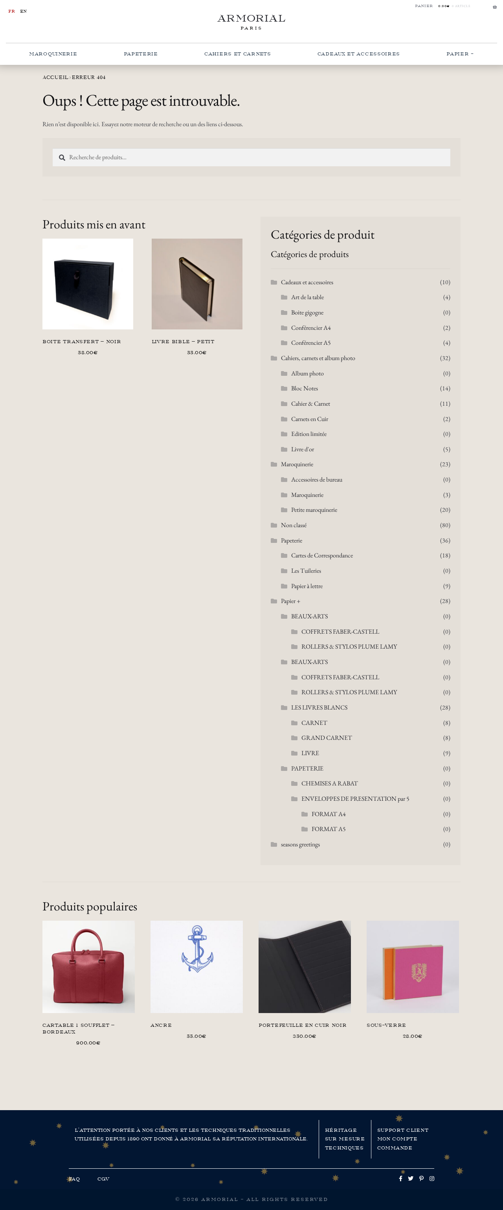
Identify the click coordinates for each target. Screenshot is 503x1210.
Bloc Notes (304, 388)
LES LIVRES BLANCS (319, 707)
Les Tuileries (306, 570)
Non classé (294, 525)
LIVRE (310, 753)
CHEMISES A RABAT (329, 783)
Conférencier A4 (311, 328)
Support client (403, 1130)
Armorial (251, 18)
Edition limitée (309, 434)
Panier (424, 6)
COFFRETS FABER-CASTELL (340, 631)
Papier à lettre (307, 586)
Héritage (341, 1130)
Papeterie (141, 54)
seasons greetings (300, 844)
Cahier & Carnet (310, 403)
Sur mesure (345, 1139)
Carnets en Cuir (309, 419)
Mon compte (397, 1139)
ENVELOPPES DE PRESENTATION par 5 (355, 798)
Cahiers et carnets (237, 54)
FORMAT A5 (329, 829)
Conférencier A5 (311, 342)
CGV (103, 1179)
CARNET (314, 723)
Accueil (55, 77)
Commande (395, 1148)
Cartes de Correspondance (322, 555)
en (23, 11)
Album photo (307, 373)
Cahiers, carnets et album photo (318, 358)
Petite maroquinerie (314, 510)
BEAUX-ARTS (309, 616)
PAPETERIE (307, 768)
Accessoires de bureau (316, 479)
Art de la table (307, 297)
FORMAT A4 (329, 814)
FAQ (74, 1179)
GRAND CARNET (326, 738)
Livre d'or (302, 449)
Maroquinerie (53, 54)
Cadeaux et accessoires (359, 54)
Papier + (460, 54)
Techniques (344, 1148)
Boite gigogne (307, 312)
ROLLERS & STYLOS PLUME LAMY (349, 646)
